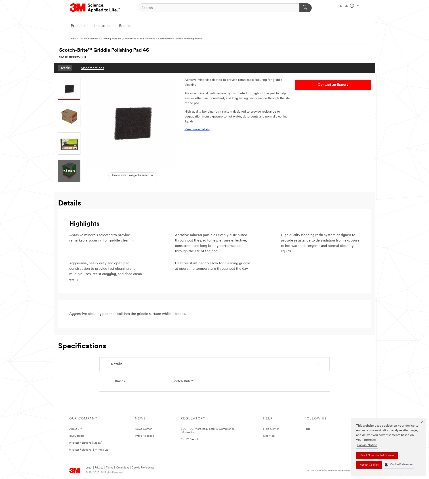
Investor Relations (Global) (85, 442)
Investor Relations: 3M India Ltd (88, 449)
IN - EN (344, 6)
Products (78, 26)
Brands (124, 26)
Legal (89, 467)
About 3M (75, 429)
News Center (143, 429)
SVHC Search (190, 439)
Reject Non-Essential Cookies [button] (377, 455)
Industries (102, 26)
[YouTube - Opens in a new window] (308, 429)
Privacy (99, 467)
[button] (399, 464)
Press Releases (144, 435)
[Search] (305, 7)
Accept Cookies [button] (369, 465)
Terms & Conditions (117, 467)
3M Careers (76, 435)
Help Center (271, 429)
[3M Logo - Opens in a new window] (95, 7)
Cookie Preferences (143, 467)
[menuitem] (65, 68)
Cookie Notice (367, 445)
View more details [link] (197, 129)
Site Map (269, 435)
